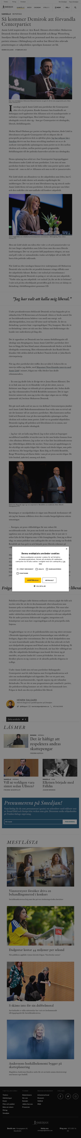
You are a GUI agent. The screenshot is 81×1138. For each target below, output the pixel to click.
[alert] (40, 569)
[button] (40, 586)
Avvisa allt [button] (49, 580)
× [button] (66, 549)
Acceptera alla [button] (32, 580)
